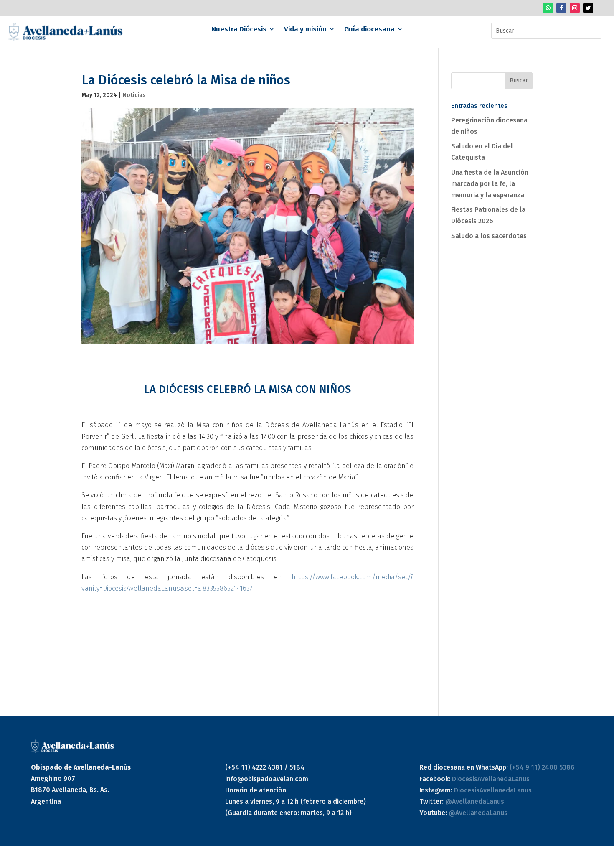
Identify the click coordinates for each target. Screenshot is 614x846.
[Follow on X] (588, 8)
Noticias (134, 95)
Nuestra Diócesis (238, 29)
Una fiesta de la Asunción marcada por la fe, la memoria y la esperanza (489, 183)
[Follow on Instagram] (575, 8)
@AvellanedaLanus (474, 801)
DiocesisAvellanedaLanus (491, 779)
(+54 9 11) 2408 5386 (542, 767)
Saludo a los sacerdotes (489, 236)
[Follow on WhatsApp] (548, 8)
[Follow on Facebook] (561, 8)
